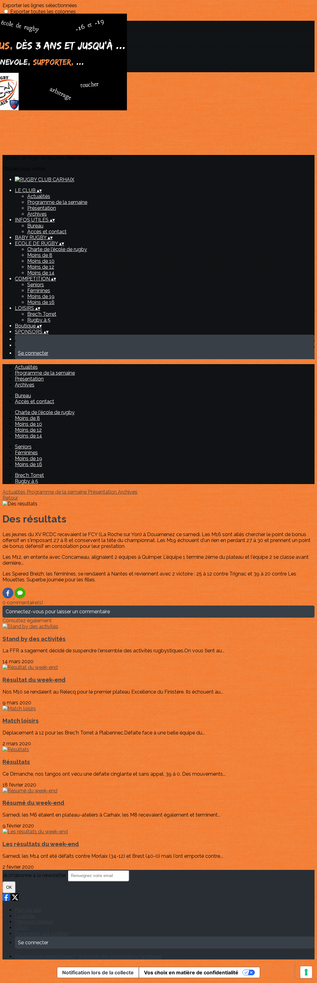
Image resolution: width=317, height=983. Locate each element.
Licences (25, 916)
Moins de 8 (39, 255)
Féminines (38, 290)
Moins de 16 (40, 302)
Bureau (35, 226)
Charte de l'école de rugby (57, 249)
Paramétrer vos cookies (42, 934)
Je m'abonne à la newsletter (34, 875)
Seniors (35, 285)
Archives (37, 214)
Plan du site (28, 910)
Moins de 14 (40, 273)
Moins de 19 (40, 296)
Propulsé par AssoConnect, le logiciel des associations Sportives (88, 956)
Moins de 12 (40, 267)
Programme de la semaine (57, 202)
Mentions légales (34, 922)
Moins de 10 (40, 261)
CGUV (22, 928)
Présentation (41, 208)
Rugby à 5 (38, 320)
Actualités (38, 196)
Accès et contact (47, 232)
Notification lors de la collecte (98, 972)
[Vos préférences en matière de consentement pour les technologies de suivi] (306, 972)
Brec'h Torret (41, 314)
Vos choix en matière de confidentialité (191, 972)
